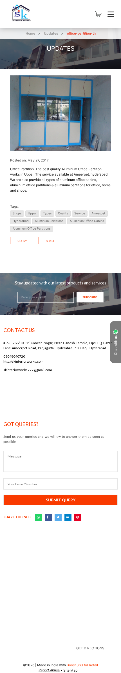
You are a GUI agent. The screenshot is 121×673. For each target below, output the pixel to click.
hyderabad (21, 221)
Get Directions (90, 648)
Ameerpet (98, 213)
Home (30, 33)
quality (63, 213)
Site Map (70, 670)
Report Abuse (49, 670)
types (47, 213)
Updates (51, 33)
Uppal (32, 213)
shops (17, 213)
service (79, 213)
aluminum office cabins (87, 221)
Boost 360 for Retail (82, 665)
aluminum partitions (49, 221)
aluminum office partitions (32, 228)
